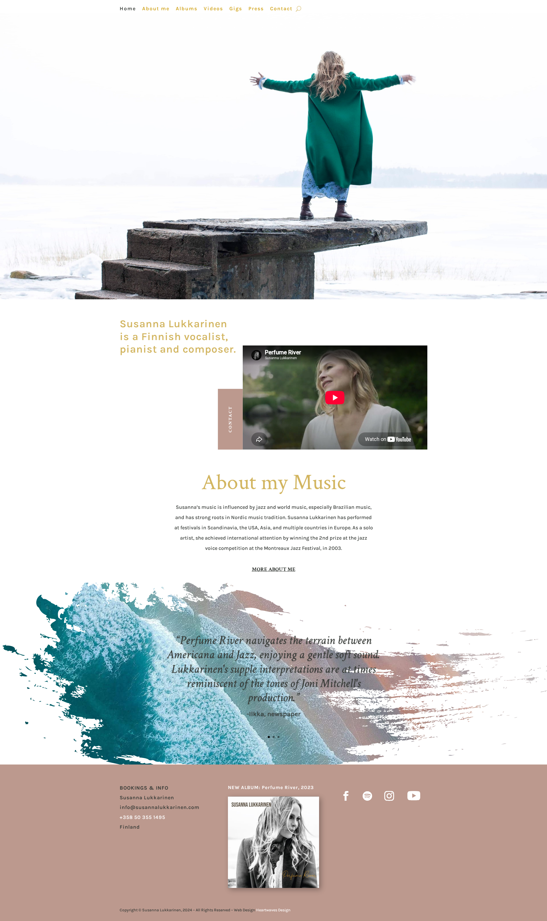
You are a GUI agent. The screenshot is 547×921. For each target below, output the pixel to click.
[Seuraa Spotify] (367, 796)
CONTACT (230, 419)
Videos (213, 9)
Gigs (235, 9)
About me (156, 9)
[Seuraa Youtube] (414, 796)
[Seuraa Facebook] (346, 796)
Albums (186, 9)
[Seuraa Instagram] (389, 796)
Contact (281, 9)
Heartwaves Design (273, 910)
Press (256, 9)
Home (128, 9)
